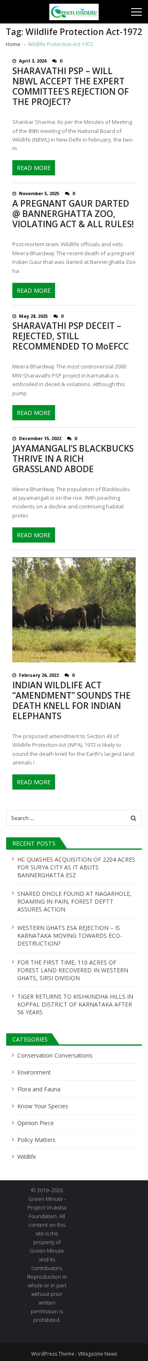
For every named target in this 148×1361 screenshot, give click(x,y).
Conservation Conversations (54, 1055)
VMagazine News (97, 1353)
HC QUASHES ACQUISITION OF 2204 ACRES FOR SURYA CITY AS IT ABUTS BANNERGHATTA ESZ (76, 867)
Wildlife (26, 1157)
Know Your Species (42, 1106)
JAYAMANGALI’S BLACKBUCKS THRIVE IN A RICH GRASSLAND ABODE (73, 458)
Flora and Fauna (38, 1089)
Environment (34, 1072)
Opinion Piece (35, 1123)
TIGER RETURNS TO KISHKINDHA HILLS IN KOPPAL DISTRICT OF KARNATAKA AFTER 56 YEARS (75, 1004)
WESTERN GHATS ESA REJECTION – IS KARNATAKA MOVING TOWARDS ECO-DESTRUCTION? (69, 935)
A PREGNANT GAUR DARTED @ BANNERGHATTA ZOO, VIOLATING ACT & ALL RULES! (73, 213)
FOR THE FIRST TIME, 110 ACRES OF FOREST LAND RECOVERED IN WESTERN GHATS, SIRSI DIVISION (72, 970)
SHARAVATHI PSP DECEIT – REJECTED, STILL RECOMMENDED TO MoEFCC (70, 336)
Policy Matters (36, 1140)
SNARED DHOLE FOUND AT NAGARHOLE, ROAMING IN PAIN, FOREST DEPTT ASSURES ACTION (74, 901)
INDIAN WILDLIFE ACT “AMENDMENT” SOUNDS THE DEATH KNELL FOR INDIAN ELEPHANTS (71, 700)
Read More (34, 168)
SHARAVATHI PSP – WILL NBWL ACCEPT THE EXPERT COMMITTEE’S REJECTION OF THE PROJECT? (70, 86)
